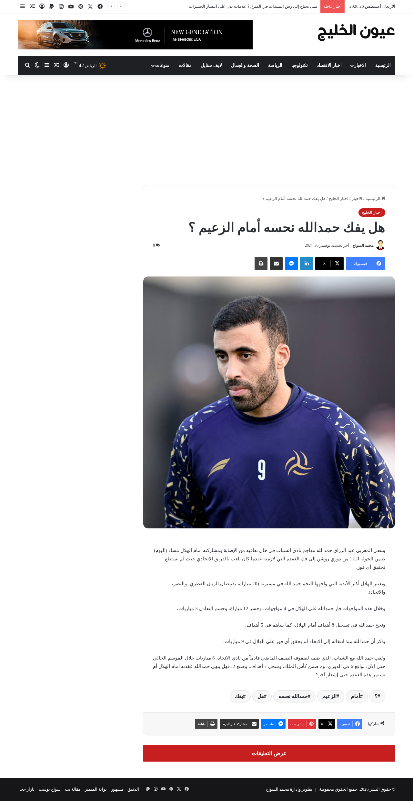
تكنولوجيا (299, 65)
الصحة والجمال (245, 65)
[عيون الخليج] (356, 31)
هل (260, 696)
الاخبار (360, 65)
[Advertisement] (206, 130)
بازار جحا (27, 789)
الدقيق (133, 789)
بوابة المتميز (96, 789)
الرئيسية (383, 65)
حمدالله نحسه (293, 696)
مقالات (185, 65)
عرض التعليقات (269, 753)
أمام (355, 696)
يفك (239, 696)
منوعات (162, 65)
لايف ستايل (211, 65)
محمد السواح (363, 245)
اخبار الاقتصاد (329, 65)
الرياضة (275, 65)
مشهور (117, 789)
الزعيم (329, 696)
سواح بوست (50, 789)
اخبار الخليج (338, 198)
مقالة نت (73, 789)
